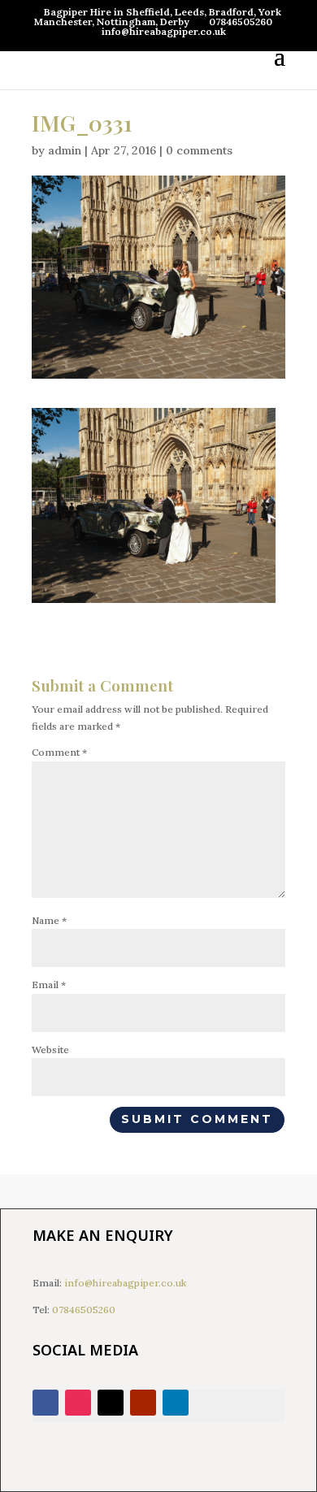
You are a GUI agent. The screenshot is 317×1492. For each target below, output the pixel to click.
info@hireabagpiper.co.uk (125, 1283)
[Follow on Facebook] (46, 1403)
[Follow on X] (111, 1403)
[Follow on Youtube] (143, 1403)
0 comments (199, 150)
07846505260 (83, 1309)
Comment (59, 752)
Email (49, 984)
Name (49, 920)
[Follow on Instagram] (78, 1403)
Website (50, 1049)
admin (64, 150)
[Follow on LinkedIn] (176, 1403)
